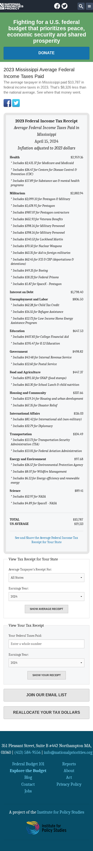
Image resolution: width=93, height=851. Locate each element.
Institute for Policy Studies (60, 812)
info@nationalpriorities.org (68, 752)
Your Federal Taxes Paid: (25, 636)
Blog (28, 777)
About (69, 770)
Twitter (16, 103)
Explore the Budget (28, 770)
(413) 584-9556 (27, 752)
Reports (69, 764)
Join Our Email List (46, 695)
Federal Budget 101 (28, 764)
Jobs (28, 791)
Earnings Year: (19, 588)
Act (69, 777)
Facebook (7, 103)
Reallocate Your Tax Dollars (46, 712)
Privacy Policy (69, 784)
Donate (46, 53)
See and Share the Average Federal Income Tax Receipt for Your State (46, 540)
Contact (28, 784)
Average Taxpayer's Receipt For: (30, 569)
